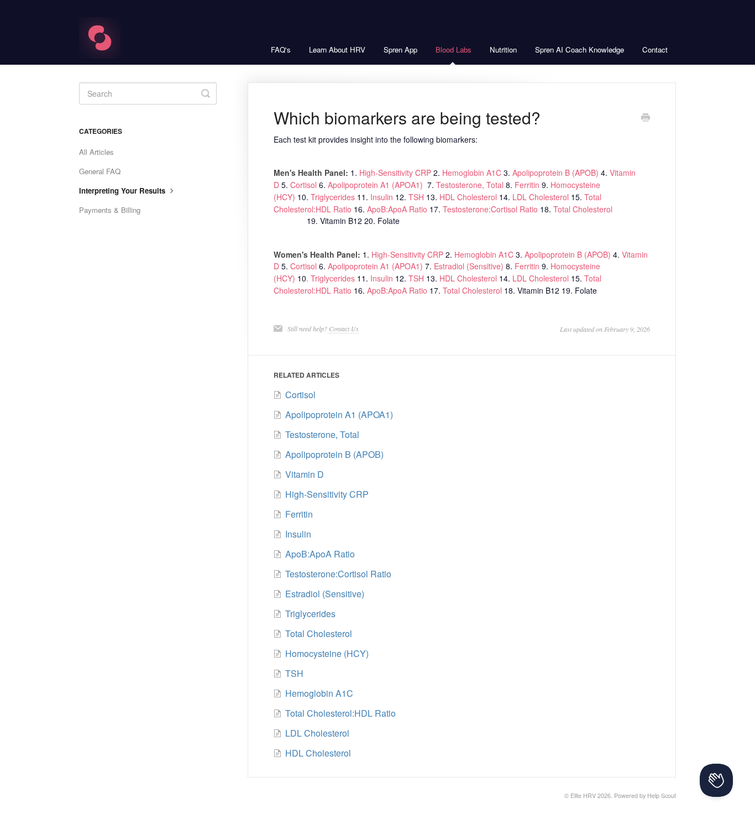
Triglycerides (333, 196)
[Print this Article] (645, 118)
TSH (416, 196)
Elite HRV (583, 795)
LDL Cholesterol (541, 196)
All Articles (96, 152)
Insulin (380, 196)
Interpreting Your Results (123, 190)
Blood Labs (453, 49)
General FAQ (99, 171)
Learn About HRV (337, 49)
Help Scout (661, 795)
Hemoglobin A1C (471, 172)
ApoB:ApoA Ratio (397, 209)
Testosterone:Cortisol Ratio (490, 209)
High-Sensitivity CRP (395, 172)
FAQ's (281, 49)
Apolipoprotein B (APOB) (556, 172)
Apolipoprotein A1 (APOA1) (376, 184)
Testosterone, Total (471, 184)
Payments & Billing (109, 210)
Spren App (400, 49)
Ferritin (528, 184)
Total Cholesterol (582, 209)
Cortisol (303, 184)
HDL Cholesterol (468, 196)
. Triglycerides (330, 278)
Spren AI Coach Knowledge (579, 49)
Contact (655, 49)
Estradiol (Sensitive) (469, 266)
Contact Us (344, 328)
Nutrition (503, 49)
